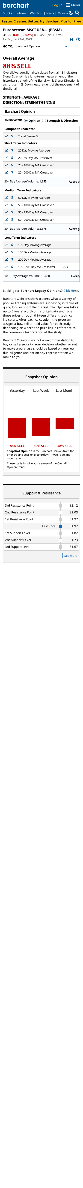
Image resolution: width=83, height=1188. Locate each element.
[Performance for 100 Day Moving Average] (12, 245)
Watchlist (36, 13)
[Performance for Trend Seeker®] (12, 136)
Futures (21, 13)
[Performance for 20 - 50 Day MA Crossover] (12, 158)
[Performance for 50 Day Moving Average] (12, 198)
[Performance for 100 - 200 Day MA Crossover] (12, 267)
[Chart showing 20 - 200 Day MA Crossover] (7, 172)
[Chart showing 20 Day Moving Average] (7, 150)
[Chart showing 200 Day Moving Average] (7, 260)
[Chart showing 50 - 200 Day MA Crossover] (7, 220)
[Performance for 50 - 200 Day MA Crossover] (12, 220)
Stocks (7, 13)
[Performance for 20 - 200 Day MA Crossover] (12, 172)
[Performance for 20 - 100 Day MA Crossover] (12, 165)
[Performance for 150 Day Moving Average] (12, 252)
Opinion (34, 121)
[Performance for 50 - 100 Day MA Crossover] (12, 205)
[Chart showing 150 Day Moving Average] (7, 252)
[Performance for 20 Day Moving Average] (12, 150)
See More (70, 556)
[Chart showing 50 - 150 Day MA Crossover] (7, 212)
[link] (71, 39)
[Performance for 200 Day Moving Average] (12, 260)
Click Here (70, 291)
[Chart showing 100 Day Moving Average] (7, 245)
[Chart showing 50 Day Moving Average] (7, 198)
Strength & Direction (62, 121)
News (50, 13)
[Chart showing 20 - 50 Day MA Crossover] (7, 158)
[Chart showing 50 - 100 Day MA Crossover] (7, 205)
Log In (57, 5)
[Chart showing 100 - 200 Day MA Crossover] (7, 267)
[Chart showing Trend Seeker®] (7, 136)
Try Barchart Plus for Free (60, 21)
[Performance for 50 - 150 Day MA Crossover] (12, 212)
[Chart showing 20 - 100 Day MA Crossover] (7, 165)
